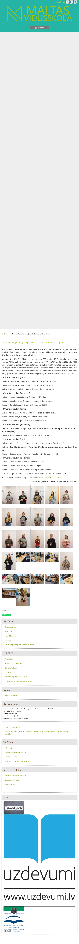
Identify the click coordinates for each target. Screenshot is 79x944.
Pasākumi (8, 789)
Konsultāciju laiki (10, 636)
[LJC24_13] (37, 539)
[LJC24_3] (37, 495)
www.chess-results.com (49, 477)
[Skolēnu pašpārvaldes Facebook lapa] (71, 2)
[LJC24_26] (9, 593)
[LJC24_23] (37, 579)
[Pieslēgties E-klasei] (75, 2)
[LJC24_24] (52, 579)
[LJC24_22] (23, 579)
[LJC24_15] (66, 539)
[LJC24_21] (9, 579)
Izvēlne (41, 28)
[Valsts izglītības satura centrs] (13, 930)
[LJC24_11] (9, 539)
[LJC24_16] (9, 561)
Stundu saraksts (10, 627)
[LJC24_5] (66, 495)
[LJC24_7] (23, 517)
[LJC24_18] (37, 557)
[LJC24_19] (52, 557)
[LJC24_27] (23, 597)
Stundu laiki (9, 631)
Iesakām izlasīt (10, 784)
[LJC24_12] (23, 539)
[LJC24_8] (37, 517)
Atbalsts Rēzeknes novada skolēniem (17, 761)
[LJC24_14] (52, 539)
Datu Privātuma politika (12, 727)
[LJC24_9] (52, 517)
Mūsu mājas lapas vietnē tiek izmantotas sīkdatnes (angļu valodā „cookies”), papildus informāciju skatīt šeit (37, 733)
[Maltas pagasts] (13, 911)
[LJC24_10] (66, 517)
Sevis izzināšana (10, 668)
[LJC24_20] (66, 561)
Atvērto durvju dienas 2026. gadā (16, 677)
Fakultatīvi (8, 640)
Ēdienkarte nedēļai (11, 757)
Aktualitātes (9, 659)
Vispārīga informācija (12, 780)
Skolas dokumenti (11, 695)
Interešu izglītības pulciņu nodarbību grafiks (19, 645)
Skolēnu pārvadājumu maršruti (15, 752)
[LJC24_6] (9, 517)
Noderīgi (8, 672)
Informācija (8, 748)
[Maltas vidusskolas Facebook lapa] (67, 2)
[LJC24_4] (52, 495)
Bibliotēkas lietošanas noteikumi (15, 775)
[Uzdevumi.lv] (39, 860)
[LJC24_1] (9, 495)
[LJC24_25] (66, 579)
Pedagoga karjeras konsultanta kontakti (18, 681)
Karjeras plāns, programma (14, 663)
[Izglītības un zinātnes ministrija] (13, 922)
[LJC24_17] (23, 557)
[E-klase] (13, 807)
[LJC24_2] (23, 495)
